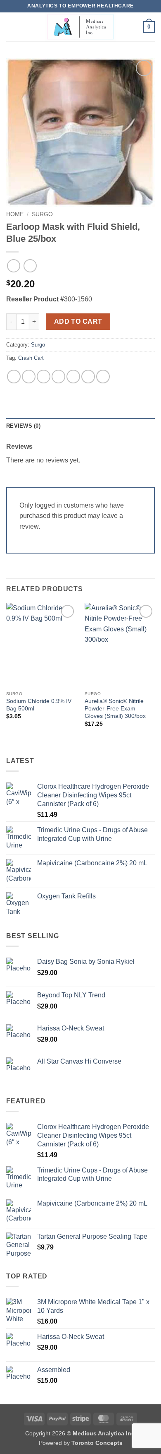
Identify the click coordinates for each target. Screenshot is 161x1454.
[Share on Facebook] (29, 376)
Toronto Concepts (97, 1443)
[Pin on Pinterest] (73, 376)
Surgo (42, 214)
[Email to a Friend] (58, 376)
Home (15, 214)
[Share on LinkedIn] (88, 376)
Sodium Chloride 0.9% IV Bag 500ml (38, 705)
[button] (11, 27)
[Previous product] (30, 265)
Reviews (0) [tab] (23, 426)
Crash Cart (31, 358)
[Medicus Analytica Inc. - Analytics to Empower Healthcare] (80, 26)
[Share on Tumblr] (103, 376)
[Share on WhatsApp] (14, 376)
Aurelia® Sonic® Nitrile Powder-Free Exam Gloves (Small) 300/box (115, 708)
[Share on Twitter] (43, 376)
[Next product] (13, 265)
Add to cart (78, 321)
